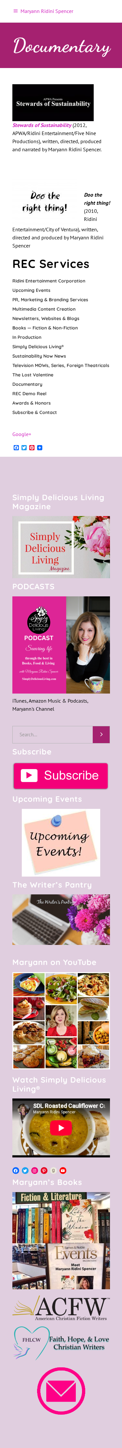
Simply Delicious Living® (38, 347)
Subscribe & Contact (34, 412)
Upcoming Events (31, 290)
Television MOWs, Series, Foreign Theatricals (60, 365)
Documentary (27, 384)
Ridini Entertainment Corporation (48, 281)
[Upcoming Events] (61, 843)
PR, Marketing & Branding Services (50, 300)
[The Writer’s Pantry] (61, 919)
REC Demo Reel (29, 393)
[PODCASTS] (61, 645)
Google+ (21, 434)
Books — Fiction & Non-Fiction (45, 328)
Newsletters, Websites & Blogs (45, 318)
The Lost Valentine (32, 375)
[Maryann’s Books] (61, 1287)
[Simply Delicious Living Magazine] (61, 547)
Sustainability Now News (39, 356)
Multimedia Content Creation (43, 309)
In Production (26, 337)
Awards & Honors (31, 403)
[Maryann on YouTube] (61, 1067)
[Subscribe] (61, 776)
